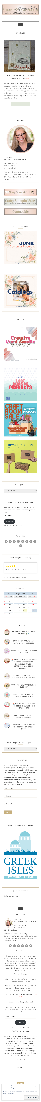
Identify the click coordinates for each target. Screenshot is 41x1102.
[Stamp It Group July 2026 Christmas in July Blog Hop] (7, 676)
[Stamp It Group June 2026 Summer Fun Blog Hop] (7, 695)
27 (25, 611)
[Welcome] (20, 139)
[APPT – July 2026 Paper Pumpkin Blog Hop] (7, 651)
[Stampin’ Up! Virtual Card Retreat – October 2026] (7, 642)
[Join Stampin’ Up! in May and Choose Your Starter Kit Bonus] (7, 725)
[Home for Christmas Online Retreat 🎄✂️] (7, 632)
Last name (8, 804)
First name (8, 796)
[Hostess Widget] (20, 247)
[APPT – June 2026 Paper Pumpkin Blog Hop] (7, 686)
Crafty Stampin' (20, 13)
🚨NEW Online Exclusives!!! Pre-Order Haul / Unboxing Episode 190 (24, 706)
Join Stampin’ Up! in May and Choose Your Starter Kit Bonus (24, 727)
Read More (22, 104)
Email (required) (9, 788)
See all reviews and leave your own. (16, 577)
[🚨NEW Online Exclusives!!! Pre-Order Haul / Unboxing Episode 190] (7, 704)
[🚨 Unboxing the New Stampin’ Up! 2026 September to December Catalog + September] (7, 661)
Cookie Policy (11, 1093)
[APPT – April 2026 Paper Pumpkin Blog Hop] (7, 716)
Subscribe (9, 521)
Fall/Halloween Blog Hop (20, 75)
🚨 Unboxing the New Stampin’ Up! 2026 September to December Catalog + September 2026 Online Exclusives (24, 664)
